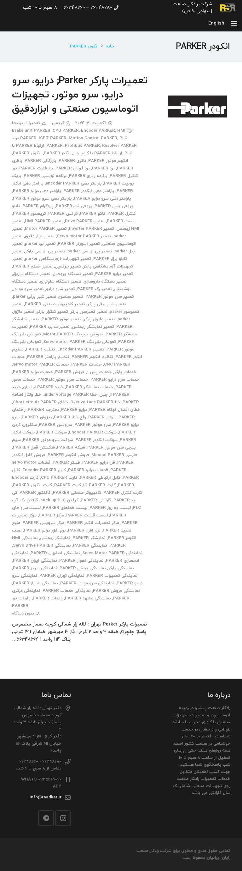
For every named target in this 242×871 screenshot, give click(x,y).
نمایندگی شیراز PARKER (35, 583)
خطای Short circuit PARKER (40, 402)
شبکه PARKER (71, 447)
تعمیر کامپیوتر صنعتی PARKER (55, 304)
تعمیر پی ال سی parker (89, 251)
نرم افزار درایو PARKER (45, 530)
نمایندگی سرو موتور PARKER (87, 583)
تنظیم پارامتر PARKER (48, 357)
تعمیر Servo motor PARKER (84, 236)
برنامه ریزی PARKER (88, 176)
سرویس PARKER (55, 425)
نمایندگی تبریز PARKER (35, 568)
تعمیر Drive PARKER (85, 221)
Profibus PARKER (82, 146)
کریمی (58, 123)
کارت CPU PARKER (59, 478)
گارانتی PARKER (96, 500)
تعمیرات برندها (26, 123)
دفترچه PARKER (43, 410)
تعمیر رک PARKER (94, 289)
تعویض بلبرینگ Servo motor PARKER (79, 342)
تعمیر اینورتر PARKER (79, 244)
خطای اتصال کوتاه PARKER (114, 410)
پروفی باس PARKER (114, 206)
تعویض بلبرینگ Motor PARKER (73, 334)
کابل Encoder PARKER (44, 470)
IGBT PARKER (52, 138)
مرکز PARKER (51, 515)
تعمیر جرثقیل (68, 266)
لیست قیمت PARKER (87, 515)
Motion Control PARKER (93, 138)
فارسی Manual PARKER (114, 455)
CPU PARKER (66, 131)
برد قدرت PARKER (36, 168)
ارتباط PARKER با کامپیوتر (97, 153)
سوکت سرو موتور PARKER (48, 440)
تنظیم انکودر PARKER (92, 357)
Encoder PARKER (98, 131)
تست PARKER (121, 221)
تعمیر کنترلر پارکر (52, 312)
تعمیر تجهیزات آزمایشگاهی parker (58, 259)
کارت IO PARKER (99, 485)
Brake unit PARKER (31, 131)
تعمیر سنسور (71, 297)
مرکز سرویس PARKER (43, 523)
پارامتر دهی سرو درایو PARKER (102, 198)
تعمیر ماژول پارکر (99, 319)
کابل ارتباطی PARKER (100, 478)
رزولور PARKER (102, 417)
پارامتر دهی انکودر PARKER (88, 191)
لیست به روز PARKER (110, 508)
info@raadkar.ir (45, 797)
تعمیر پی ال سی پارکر (45, 251)
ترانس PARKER (63, 214)
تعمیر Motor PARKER (46, 229)
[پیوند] (228, 8)
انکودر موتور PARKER (108, 161)
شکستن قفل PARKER (34, 447)
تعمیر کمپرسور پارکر (88, 312)
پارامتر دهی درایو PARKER (37, 191)
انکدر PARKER (57, 153)
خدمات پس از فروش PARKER (83, 372)
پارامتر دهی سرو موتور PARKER (42, 198)
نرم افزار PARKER (84, 530)
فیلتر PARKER (66, 463)
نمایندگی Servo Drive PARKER (42, 546)
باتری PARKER (72, 161)
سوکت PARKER (52, 432)
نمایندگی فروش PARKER (116, 591)
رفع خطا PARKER (70, 417)
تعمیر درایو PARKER (114, 274)
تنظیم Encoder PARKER (80, 349)
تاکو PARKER (92, 214)
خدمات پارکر (125, 372)
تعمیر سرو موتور (28, 289)
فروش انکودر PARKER (68, 455)
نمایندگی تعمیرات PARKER (112, 576)
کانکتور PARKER (35, 493)
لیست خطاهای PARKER (65, 508)
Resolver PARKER (119, 146)
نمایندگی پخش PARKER (83, 568)
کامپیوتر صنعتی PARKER (77, 493)
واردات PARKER (48, 598)
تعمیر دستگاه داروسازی (105, 281)
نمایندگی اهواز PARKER (81, 561)
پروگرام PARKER (38, 206)
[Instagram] (63, 818)
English (216, 23)
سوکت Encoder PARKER (93, 432)
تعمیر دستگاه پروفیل (73, 274)
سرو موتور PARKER (92, 425)
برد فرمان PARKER (72, 168)
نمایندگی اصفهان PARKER (55, 553)
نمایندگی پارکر (121, 568)
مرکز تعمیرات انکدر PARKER (92, 523)
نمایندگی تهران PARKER (61, 576)
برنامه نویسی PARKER (45, 176)
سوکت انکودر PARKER (96, 440)
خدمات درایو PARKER (33, 372)
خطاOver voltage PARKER (95, 402)
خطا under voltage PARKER (70, 395)
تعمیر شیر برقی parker (34, 297)
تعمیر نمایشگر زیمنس (93, 327)
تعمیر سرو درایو (60, 289)
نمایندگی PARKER (90, 546)
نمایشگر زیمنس (55, 538)
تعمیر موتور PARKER (61, 319)
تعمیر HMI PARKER (44, 221)
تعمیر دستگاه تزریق (31, 274)
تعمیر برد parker (40, 244)
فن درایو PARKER (98, 463)
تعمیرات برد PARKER (50, 327)
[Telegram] (46, 818)
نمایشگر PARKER (89, 538)
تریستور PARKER (29, 214)
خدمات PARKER (86, 364)
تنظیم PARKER (40, 349)
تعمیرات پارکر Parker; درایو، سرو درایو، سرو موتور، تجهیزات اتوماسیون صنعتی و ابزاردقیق (79, 95)
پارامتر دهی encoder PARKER (74, 183)
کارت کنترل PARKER (122, 493)
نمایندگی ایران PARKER (35, 561)
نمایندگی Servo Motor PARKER (112, 553)
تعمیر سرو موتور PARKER (109, 297)
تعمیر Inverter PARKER (91, 229)
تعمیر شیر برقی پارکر (106, 304)
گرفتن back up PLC (59, 500)
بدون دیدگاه (23, 613)
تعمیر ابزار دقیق (40, 236)
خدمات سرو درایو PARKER (114, 380)
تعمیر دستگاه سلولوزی (60, 281)
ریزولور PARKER (37, 417)
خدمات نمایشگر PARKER (89, 387)
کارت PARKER (67, 485)
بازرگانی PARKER (40, 161)
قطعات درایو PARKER (88, 470)
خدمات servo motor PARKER (41, 364)
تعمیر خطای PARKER (33, 266)
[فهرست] (234, 23)
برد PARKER (103, 168)
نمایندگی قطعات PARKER (67, 591)
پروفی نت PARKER (74, 206)
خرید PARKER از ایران (43, 387)
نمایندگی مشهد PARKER (88, 598)
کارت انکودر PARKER (32, 485)
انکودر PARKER (27, 153)
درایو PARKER (74, 410)
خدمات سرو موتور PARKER (62, 380)
